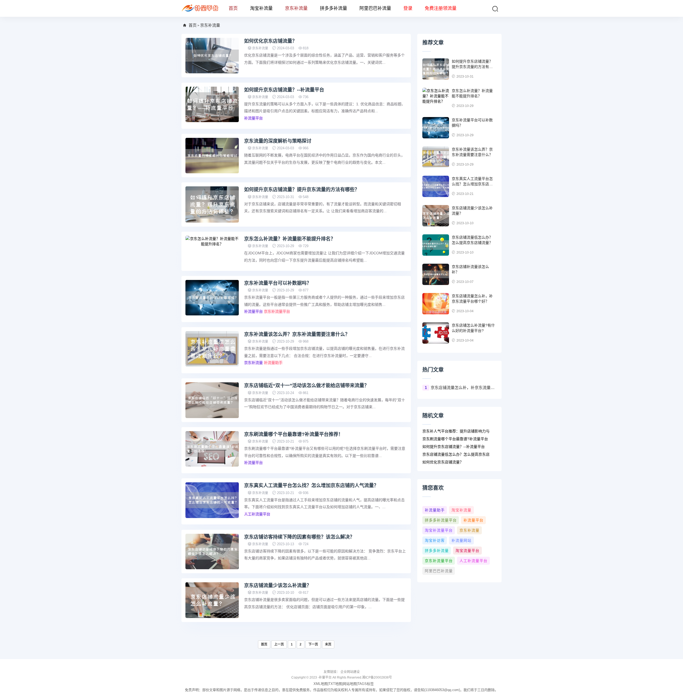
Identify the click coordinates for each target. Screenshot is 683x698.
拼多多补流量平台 (441, 520)
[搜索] (495, 9)
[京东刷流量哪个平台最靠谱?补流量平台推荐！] (212, 449)
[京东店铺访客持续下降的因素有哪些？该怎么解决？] (212, 551)
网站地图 (350, 684)
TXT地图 (335, 684)
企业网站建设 (350, 672)
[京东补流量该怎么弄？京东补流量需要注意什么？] (212, 349)
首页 (233, 8)
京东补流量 (296, 8)
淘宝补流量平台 (439, 530)
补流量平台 (253, 118)
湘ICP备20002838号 (377, 677)
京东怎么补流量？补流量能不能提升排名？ (289, 239)
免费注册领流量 (440, 8)
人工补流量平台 (257, 514)
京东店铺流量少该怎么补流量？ (277, 585)
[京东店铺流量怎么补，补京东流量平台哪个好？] (435, 303)
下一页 (313, 644)
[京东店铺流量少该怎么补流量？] (212, 600)
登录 (407, 8)
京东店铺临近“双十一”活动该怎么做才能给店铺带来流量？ (306, 385)
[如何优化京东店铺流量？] (212, 55)
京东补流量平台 (277, 311)
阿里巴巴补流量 (375, 8)
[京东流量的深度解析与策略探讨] (212, 155)
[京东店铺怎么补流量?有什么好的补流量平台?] (435, 333)
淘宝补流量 (261, 8)
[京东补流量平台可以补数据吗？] (212, 297)
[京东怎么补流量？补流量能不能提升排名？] (212, 241)
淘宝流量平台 (467, 550)
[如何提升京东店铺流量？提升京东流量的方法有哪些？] (212, 204)
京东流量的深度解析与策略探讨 (277, 141)
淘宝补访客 (435, 540)
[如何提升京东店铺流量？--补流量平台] (212, 104)
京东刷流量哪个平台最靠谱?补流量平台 (455, 439)
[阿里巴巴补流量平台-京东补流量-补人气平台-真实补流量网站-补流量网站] (200, 8)
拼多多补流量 (333, 8)
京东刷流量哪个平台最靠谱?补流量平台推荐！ (293, 434)
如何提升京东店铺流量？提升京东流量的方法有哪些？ (301, 189)
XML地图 (320, 684)
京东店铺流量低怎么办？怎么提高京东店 (456, 454)
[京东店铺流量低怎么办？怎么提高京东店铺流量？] (435, 245)
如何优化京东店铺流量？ (270, 41)
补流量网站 (461, 540)
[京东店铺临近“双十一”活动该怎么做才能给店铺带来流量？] (212, 400)
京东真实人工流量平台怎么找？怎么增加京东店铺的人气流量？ (311, 485)
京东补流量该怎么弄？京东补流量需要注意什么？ (297, 334)
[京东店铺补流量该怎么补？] (435, 274)
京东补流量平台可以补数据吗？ (277, 283)
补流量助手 (273, 362)
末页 (328, 644)
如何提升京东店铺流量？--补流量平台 (284, 90)
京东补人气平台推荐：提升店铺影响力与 (456, 431)
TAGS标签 (366, 684)
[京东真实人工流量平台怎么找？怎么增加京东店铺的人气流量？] (212, 500)
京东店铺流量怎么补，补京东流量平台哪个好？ (464, 387)
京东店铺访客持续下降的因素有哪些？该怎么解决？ (299, 537)
